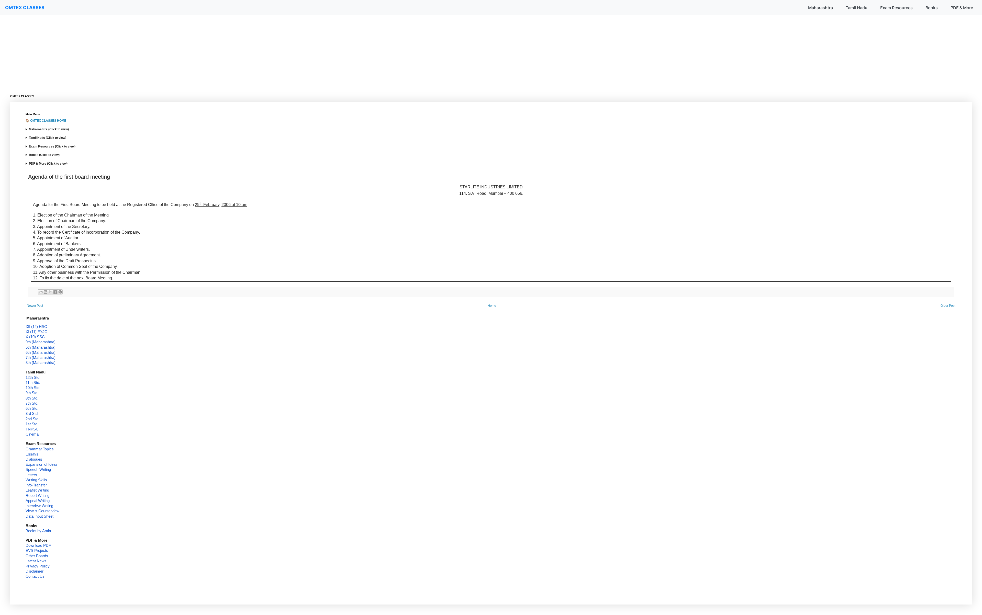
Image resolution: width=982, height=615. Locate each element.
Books (931, 7)
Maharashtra (820, 7)
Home (492, 306)
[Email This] (40, 291)
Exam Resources (896, 7)
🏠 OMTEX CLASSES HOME (46, 120)
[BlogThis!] (45, 291)
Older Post (948, 306)
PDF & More (962, 7)
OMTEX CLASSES (24, 7)
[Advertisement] (163, 51)
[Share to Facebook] (55, 291)
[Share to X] (50, 291)
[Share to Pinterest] (60, 291)
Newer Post (35, 306)
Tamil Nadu (856, 7)
